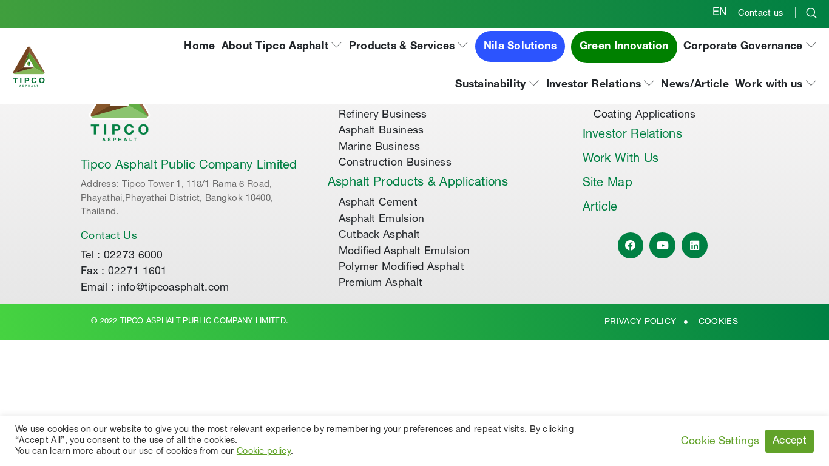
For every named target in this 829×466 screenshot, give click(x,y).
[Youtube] (662, 245)
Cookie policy (264, 452)
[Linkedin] (695, 245)
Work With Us (621, 160)
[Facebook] (631, 245)
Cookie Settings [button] (720, 441)
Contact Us (109, 236)
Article (600, 208)
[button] (282, 47)
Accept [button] (790, 441)
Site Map (607, 184)
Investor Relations (632, 135)
